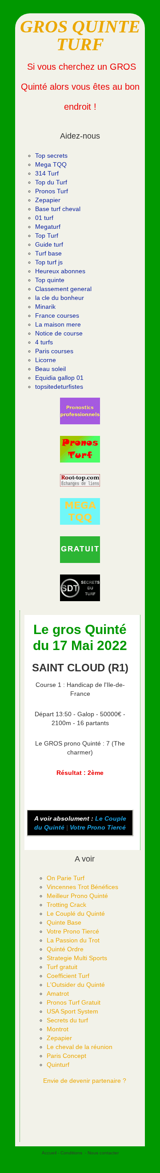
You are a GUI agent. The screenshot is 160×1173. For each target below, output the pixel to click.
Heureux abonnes (60, 271)
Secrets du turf (67, 1020)
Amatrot (58, 993)
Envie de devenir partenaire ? (84, 1080)
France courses (57, 315)
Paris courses (54, 351)
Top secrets (51, 155)
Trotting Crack (66, 904)
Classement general (63, 288)
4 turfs (44, 342)
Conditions (71, 1152)
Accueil (49, 1152)
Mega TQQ (51, 164)
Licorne (45, 359)
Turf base (48, 253)
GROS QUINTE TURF (80, 35)
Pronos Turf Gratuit (73, 1002)
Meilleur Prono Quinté (77, 895)
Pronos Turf (51, 191)
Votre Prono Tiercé (98, 827)
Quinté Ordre (65, 949)
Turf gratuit (62, 966)
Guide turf (49, 244)
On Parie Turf (65, 878)
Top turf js (49, 262)
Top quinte (49, 279)
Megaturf (47, 226)
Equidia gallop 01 (59, 377)
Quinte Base (64, 922)
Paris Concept (66, 1055)
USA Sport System (72, 1011)
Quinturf (58, 1064)
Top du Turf (51, 182)
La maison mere (58, 324)
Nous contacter (103, 1152)
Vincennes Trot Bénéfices (82, 886)
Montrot (57, 1029)
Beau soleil (50, 368)
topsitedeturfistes (59, 386)
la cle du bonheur (59, 297)
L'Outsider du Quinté (76, 984)
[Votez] (80, 411)
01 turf (44, 217)
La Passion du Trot (73, 940)
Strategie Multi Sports (77, 958)
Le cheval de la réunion (79, 1046)
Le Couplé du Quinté (76, 913)
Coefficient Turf (68, 975)
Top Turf (46, 235)
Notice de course (59, 333)
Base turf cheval (57, 208)
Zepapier (47, 199)
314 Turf (47, 173)
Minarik (45, 306)
